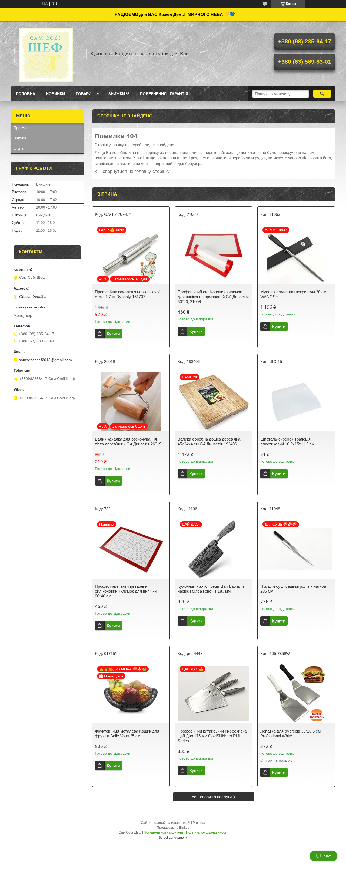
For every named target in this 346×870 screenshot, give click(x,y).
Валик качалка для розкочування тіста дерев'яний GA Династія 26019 (128, 441)
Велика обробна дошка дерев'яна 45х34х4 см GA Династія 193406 (209, 441)
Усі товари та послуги (212, 796)
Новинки (55, 94)
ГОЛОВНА (25, 94)
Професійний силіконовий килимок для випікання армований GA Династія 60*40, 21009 (213, 297)
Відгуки (20, 138)
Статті (19, 148)
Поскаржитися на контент (164, 832)
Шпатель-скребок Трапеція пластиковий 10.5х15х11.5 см (287, 441)
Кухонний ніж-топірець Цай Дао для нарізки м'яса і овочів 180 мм (211, 588)
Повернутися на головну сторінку (134, 171)
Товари (83, 94)
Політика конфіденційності (206, 832)
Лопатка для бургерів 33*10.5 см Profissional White (290, 733)
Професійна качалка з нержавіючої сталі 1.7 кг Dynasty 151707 (127, 294)
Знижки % (118, 94)
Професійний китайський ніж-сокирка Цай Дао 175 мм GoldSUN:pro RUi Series (212, 736)
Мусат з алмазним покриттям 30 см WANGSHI (293, 294)
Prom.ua (199, 823)
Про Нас (21, 128)
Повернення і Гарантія (164, 94)
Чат (327, 856)
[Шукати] (322, 94)
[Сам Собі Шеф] (46, 53)
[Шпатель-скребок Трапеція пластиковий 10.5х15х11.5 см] (296, 401)
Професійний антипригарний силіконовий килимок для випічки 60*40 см (126, 591)
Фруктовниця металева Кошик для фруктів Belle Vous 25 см (127, 733)
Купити (113, 333)
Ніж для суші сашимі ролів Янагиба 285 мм (293, 588)
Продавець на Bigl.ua (173, 827)
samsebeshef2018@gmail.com (45, 360)
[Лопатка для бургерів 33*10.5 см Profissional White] (296, 693)
